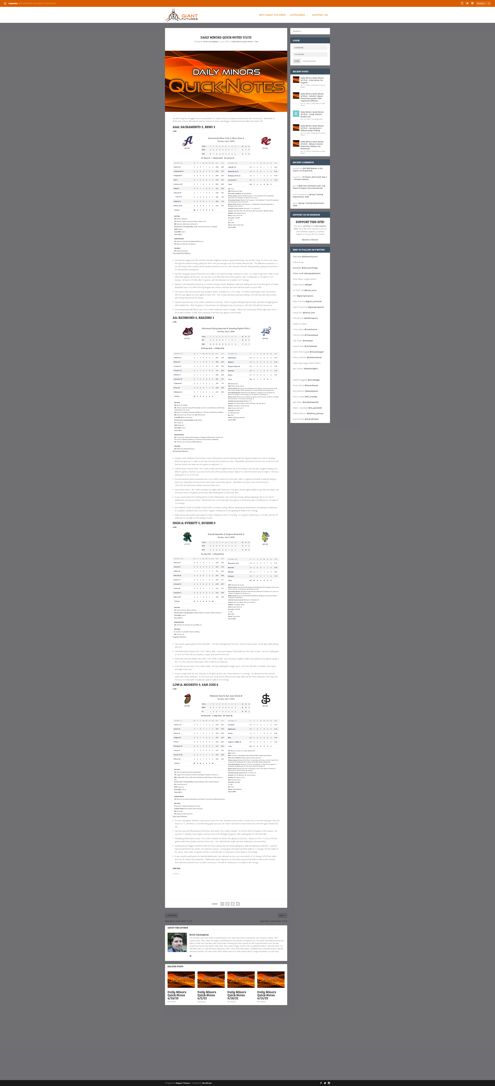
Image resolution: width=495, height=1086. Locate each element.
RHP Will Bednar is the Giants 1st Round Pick (308, 169)
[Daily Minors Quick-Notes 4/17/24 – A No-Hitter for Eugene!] (296, 79)
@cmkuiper (308, 340)
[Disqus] (226, 1045)
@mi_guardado (315, 408)
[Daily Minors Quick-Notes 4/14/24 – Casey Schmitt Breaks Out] (296, 113)
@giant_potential (314, 301)
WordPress (207, 1083)
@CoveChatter (310, 329)
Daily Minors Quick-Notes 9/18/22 (236, 995)
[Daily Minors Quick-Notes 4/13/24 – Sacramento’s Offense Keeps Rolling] (296, 127)
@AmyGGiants (311, 391)
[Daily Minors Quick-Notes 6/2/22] (211, 979)
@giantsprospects (305, 296)
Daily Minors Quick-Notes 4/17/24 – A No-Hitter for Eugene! (312, 80)
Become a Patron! (310, 239)
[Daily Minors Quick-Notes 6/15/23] (271, 979)
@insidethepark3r (311, 402)
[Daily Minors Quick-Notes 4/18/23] (181, 979)
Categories (297, 15)
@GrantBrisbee (311, 419)
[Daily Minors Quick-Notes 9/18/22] (241, 979)
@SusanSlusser (311, 385)
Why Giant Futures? (272, 15)
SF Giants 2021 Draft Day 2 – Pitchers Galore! (310, 178)
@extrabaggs (314, 380)
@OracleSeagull (317, 352)
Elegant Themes (183, 1083)
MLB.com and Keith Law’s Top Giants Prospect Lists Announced (309, 187)
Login (296, 61)
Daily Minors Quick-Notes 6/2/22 (206, 995)
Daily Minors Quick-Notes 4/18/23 (177, 995)
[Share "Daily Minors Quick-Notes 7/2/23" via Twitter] (227, 904)
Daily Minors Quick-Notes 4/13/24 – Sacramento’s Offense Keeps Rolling (312, 128)
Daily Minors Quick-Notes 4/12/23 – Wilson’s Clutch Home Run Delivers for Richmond (312, 145)
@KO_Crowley (311, 396)
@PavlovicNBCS (311, 368)
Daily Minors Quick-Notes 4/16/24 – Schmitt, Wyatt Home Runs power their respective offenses (312, 97)
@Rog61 (308, 284)
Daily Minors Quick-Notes (242, 41)
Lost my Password (309, 61)
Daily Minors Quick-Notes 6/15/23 (266, 995)
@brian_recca (310, 290)
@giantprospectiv (316, 307)
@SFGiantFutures (309, 256)
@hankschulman (314, 357)
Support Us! (320, 15)
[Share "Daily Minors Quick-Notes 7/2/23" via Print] (237, 904)
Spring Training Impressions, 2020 (33, 3)
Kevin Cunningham (211, 41)
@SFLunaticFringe (310, 268)
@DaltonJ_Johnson (315, 413)
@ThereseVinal (311, 335)
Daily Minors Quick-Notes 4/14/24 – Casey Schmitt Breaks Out (312, 114)
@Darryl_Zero (309, 312)
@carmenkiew (310, 346)
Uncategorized (317, 119)
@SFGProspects (311, 318)
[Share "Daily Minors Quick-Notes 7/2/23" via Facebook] (222, 904)
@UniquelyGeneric (312, 273)
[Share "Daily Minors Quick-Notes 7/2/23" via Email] (232, 904)
